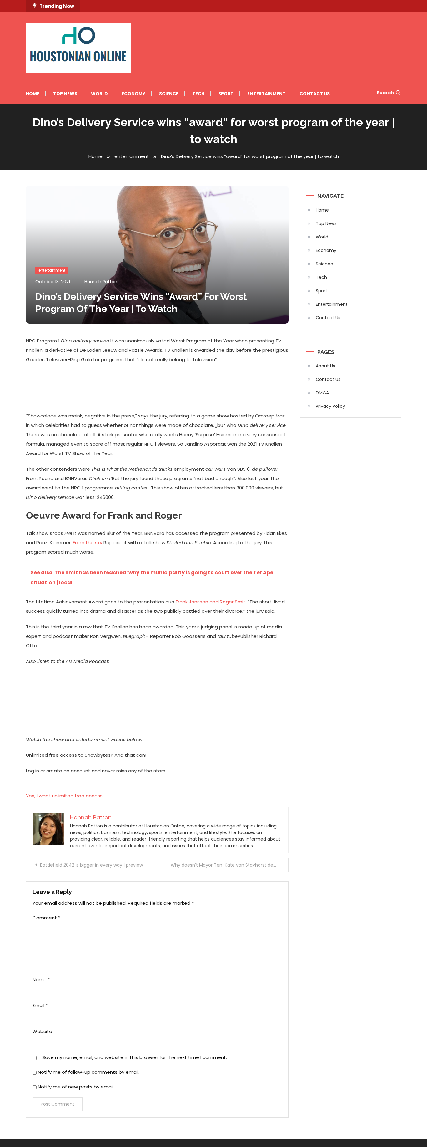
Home (32, 93)
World (99, 93)
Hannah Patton (100, 282)
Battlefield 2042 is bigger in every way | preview (91, 865)
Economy (133, 93)
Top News (65, 93)
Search (385, 93)
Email (40, 1005)
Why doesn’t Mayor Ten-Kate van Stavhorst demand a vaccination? (230, 865)
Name (41, 979)
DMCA (322, 393)
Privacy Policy (330, 406)
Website (42, 1031)
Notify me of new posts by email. (76, 1086)
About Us (325, 366)
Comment (46, 917)
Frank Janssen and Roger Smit (210, 601)
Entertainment (266, 93)
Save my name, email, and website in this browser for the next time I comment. (134, 1057)
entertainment (51, 270)
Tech (198, 93)
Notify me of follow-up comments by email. (88, 1072)
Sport (226, 93)
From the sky (87, 542)
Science (168, 93)
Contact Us (314, 93)
